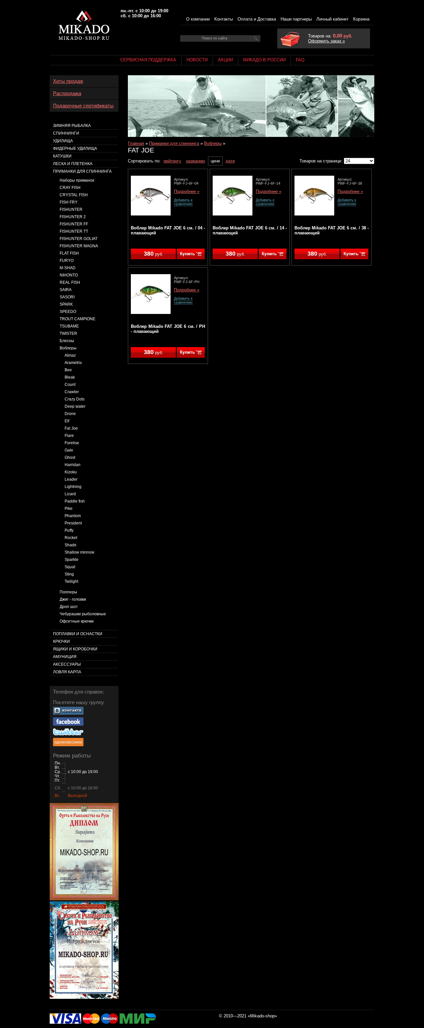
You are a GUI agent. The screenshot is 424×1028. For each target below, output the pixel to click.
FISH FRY (69, 202)
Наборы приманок (77, 180)
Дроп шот (69, 607)
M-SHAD (68, 268)
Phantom (73, 516)
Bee (68, 370)
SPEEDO (68, 312)
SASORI (67, 297)
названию (195, 160)
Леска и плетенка (72, 164)
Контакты (223, 19)
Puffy (69, 530)
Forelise (72, 443)
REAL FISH (70, 282)
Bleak (70, 377)
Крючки (61, 641)
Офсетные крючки (77, 621)
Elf (67, 421)
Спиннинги (66, 133)
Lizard (70, 494)
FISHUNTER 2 (73, 217)
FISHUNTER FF (74, 224)
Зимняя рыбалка (72, 126)
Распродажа (67, 93)
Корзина (361, 19)
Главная (136, 143)
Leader (71, 479)
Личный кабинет (332, 19)
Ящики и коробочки (75, 649)
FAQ (300, 59)
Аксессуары (67, 664)
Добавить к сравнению (183, 202)
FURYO (67, 261)
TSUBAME (69, 326)
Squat (70, 567)
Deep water (75, 406)
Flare (69, 436)
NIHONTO (69, 275)
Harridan (72, 465)
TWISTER (68, 333)
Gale (69, 450)
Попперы (68, 592)
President (73, 523)
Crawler (72, 392)
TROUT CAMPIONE (77, 319)
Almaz (70, 355)
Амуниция (65, 657)
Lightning (73, 487)
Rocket (71, 538)
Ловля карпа (67, 672)
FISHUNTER (71, 210)
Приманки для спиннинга (174, 143)
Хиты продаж (68, 81)
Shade (71, 545)
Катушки (62, 156)
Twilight (71, 581)
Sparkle (72, 560)
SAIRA (66, 290)
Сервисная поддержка (148, 59)
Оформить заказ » (326, 40)
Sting (69, 574)
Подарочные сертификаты (83, 105)
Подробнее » (186, 191)
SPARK (66, 304)
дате (230, 160)
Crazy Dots (74, 399)
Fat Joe (71, 428)
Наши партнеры (296, 19)
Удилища (63, 141)
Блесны (67, 341)
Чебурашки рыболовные (83, 614)
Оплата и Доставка (257, 19)
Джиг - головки (73, 599)
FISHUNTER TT (74, 231)
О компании (198, 19)
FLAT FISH (69, 253)
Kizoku (71, 472)
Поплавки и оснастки (77, 634)
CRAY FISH (70, 188)
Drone (70, 414)
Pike (69, 509)
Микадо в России (264, 59)
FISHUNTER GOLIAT (78, 239)
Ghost (70, 457)
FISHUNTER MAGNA (79, 246)
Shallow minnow (79, 552)
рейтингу (172, 160)
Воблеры (213, 143)
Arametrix (73, 363)
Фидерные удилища (75, 149)
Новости (197, 59)
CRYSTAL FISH (74, 195)
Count (70, 385)
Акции (225, 59)
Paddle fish (75, 501)
